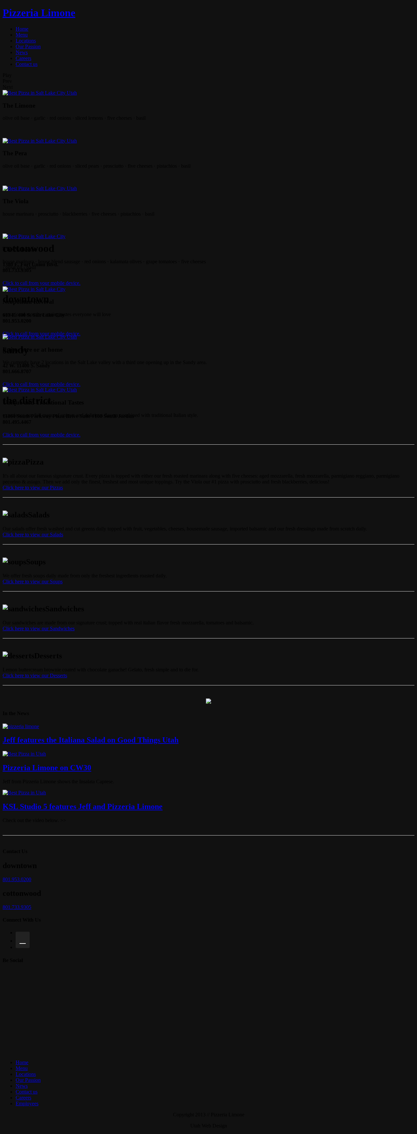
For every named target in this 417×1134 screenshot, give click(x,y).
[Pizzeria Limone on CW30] (24, 754)
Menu (22, 35)
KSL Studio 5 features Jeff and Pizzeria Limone (83, 806)
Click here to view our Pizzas (33, 487)
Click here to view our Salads (33, 534)
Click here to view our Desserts (35, 675)
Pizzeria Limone (39, 13)
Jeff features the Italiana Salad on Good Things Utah (91, 740)
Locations (26, 40)
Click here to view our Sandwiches (39, 628)
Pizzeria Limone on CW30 (47, 767)
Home (22, 29)
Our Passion (28, 46)
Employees (27, 1103)
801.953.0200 (17, 879)
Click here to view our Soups (33, 581)
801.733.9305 (17, 907)
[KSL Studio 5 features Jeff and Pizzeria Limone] (24, 792)
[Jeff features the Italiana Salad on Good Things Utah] (21, 726)
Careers (23, 58)
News (22, 52)
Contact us (26, 64)
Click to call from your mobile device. (41, 283)
